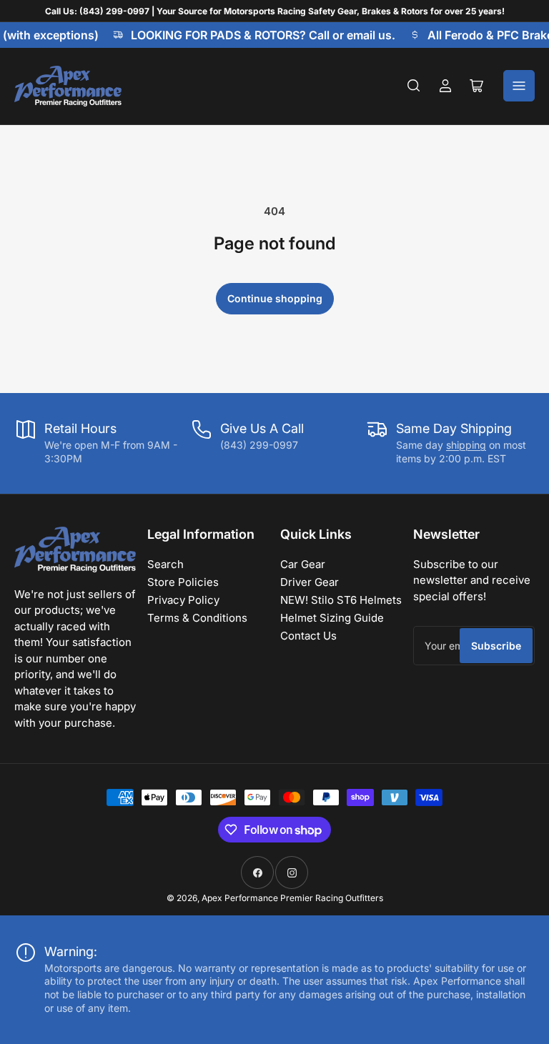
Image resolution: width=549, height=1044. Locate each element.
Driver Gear (309, 582)
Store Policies (183, 582)
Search (165, 564)
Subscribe (496, 646)
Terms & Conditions (197, 618)
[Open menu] (519, 85)
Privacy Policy (183, 600)
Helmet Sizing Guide (332, 618)
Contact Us (308, 635)
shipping (466, 445)
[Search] (414, 85)
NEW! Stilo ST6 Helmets (341, 600)
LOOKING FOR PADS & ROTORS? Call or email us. (259, 35)
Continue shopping (274, 298)
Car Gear (302, 564)
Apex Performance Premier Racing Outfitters (292, 898)
